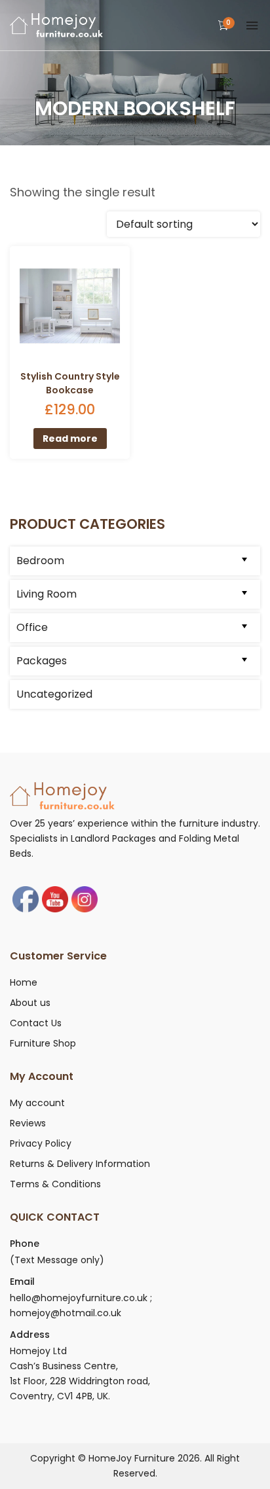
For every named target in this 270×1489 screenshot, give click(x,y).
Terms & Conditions (55, 1184)
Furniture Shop (43, 1043)
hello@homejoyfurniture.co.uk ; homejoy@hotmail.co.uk (81, 1305)
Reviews (28, 1123)
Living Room (46, 593)
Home (23, 982)
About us (30, 1002)
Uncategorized (54, 694)
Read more (70, 438)
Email (22, 1281)
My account (37, 1102)
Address (30, 1334)
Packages (41, 660)
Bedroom (40, 560)
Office (32, 627)
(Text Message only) (57, 1259)
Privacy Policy (40, 1143)
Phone (24, 1243)
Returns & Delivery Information (80, 1163)
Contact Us (36, 1023)
